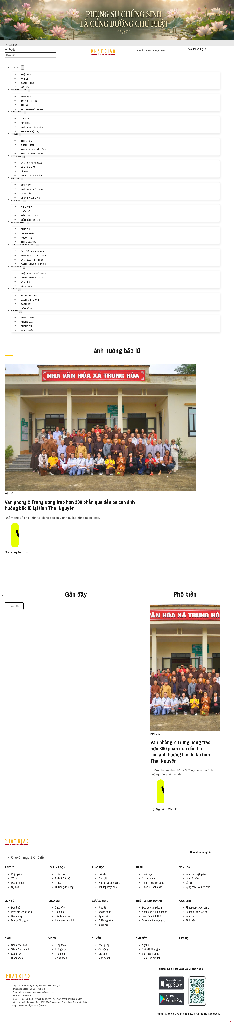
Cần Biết (13, 45)
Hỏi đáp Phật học (31, 131)
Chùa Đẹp (16, 200)
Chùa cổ (26, 211)
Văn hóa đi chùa (150, 954)
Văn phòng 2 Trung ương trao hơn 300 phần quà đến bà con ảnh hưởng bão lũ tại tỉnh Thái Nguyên (70, 505)
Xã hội (24, 78)
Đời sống (103, 949)
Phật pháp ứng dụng (33, 127)
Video (14, 310)
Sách (14, 288)
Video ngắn (27, 330)
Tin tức (15, 67)
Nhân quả (26, 96)
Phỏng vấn (27, 321)
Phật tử (25, 229)
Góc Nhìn (16, 266)
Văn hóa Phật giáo (31, 162)
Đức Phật (26, 184)
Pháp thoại (27, 317)
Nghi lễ (145, 945)
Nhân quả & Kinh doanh (34, 255)
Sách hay (26, 303)
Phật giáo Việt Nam (32, 189)
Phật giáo (26, 74)
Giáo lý (25, 118)
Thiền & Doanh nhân (32, 153)
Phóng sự (26, 326)
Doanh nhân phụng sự (33, 264)
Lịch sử (15, 177)
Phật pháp (103, 945)
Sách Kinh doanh (30, 299)
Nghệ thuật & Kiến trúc (34, 175)
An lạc (25, 105)
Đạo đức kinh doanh (32, 251)
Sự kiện (25, 87)
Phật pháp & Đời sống (33, 273)
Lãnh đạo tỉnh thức (32, 259)
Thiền (14, 133)
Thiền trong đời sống (33, 149)
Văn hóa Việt (28, 167)
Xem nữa (14, 606)
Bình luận (26, 286)
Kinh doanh (104, 958)
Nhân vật (103, 925)
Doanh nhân (28, 82)
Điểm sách (26, 308)
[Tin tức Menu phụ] (22, 67)
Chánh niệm (27, 144)
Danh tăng (27, 193)
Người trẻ (26, 237)
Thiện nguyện (28, 241)
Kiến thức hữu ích (151, 958)
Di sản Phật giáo (30, 197)
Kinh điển (26, 122)
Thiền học (26, 140)
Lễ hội (24, 171)
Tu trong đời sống (32, 109)
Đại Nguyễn (13, 552)
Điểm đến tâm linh (31, 219)
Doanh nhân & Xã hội (32, 277)
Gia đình (102, 954)
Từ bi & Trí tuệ (29, 100)
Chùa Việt (26, 206)
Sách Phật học (29, 295)
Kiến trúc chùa (30, 215)
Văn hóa (16, 155)
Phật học (16, 111)
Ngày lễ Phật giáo (151, 949)
